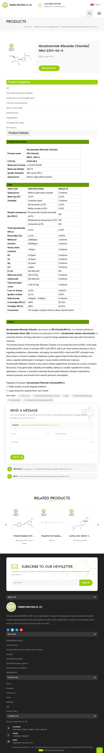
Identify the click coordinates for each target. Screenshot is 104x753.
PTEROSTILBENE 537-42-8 (24, 536)
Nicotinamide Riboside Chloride (47, 396)
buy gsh (9, 654)
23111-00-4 (25, 396)
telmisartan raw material (16, 668)
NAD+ (57, 333)
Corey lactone (12, 645)
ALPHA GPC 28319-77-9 (80, 536)
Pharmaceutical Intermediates (19, 93)
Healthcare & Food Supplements (20, 98)
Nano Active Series (14, 108)
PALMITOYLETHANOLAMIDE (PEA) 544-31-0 (52, 536)
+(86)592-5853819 (20, 736)
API (7, 88)
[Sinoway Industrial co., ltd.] (17, 5)
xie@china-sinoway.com (55, 6)
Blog (91, 747)
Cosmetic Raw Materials (16, 103)
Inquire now (50, 68)
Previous (6, 524)
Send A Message (99, 750)
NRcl (67, 396)
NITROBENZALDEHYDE (14, 640)
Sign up (86, 582)
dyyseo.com (67, 747)
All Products (11, 127)
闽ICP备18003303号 (80, 747)
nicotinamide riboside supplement (39, 400)
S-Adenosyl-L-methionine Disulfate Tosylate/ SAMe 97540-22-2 (48, 469)
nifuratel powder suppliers (17, 663)
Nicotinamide (15, 400)
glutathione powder (14, 659)
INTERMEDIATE (11, 672)
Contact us (10, 693)
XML (8, 706)
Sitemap (9, 702)
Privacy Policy (12, 711)
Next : (16, 476)
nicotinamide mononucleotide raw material (24, 650)
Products (10, 688)
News (8, 697)
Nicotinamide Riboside (83, 396)
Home (29, 27)
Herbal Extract (12, 112)
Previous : (18, 469)
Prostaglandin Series (15, 122)
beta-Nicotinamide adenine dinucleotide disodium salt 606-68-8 (44, 476)
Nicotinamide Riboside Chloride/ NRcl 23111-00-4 (39, 425)
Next (98, 524)
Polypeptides (12, 117)
